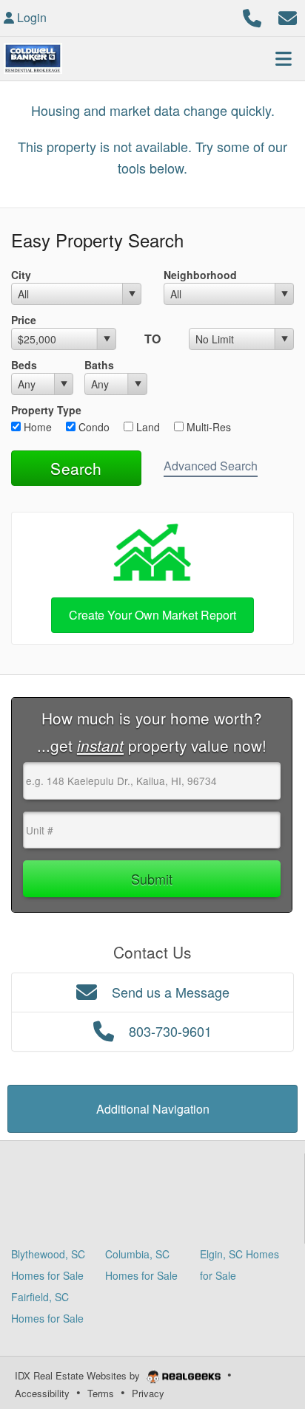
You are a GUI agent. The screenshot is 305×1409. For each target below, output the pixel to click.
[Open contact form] (287, 15)
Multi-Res (207, 426)
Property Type (46, 409)
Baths (99, 364)
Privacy (148, 1393)
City (21, 274)
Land (146, 426)
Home (36, 426)
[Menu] (283, 58)
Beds (24, 364)
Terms (100, 1393)
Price (23, 319)
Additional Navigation (153, 1108)
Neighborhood (200, 274)
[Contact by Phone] (252, 15)
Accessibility (42, 1393)
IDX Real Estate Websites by (79, 1375)
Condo (93, 426)
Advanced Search (211, 465)
